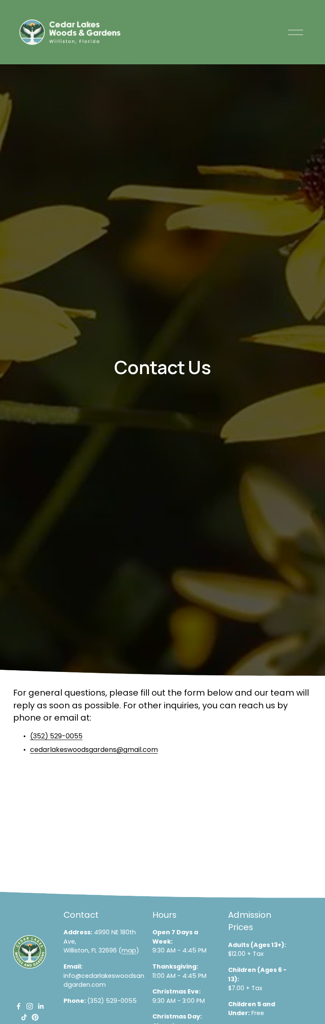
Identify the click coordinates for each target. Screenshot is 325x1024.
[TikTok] (24, 1017)
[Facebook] (18, 1006)
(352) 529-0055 (56, 736)
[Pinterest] (35, 1017)
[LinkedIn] (40, 1006)
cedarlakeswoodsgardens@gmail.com (94, 749)
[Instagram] (29, 1006)
